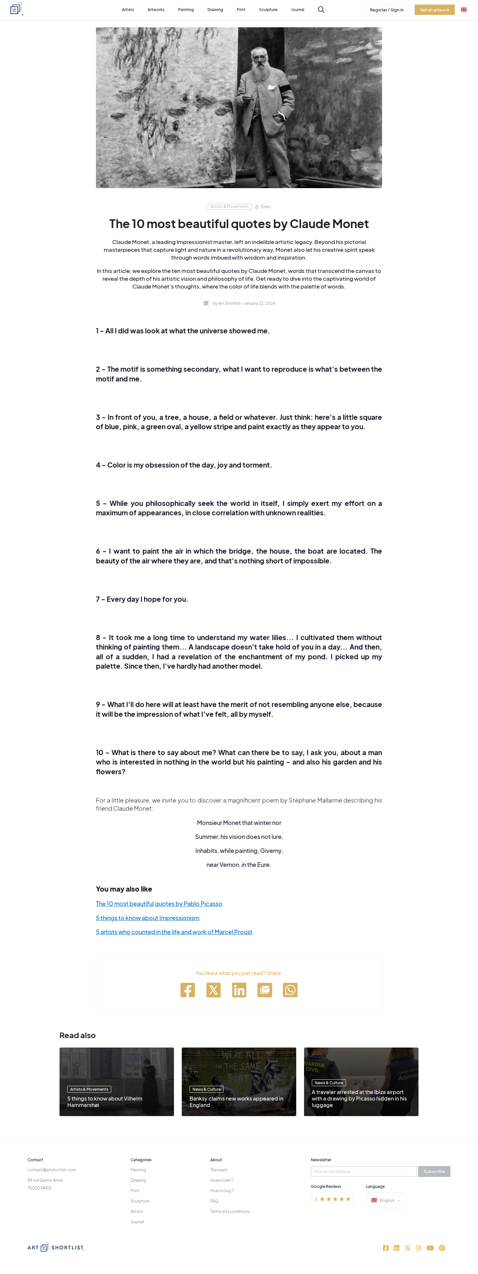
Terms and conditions (230, 1211)
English (387, 1200)
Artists (137, 1211)
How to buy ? (222, 1190)
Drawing (138, 1180)
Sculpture (140, 1201)
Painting (138, 1169)
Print (135, 1190)
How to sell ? (221, 1180)
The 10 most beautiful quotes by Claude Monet (239, 223)
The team (218, 1169)
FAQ (214, 1201)
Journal (137, 1221)
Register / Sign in (387, 9)
